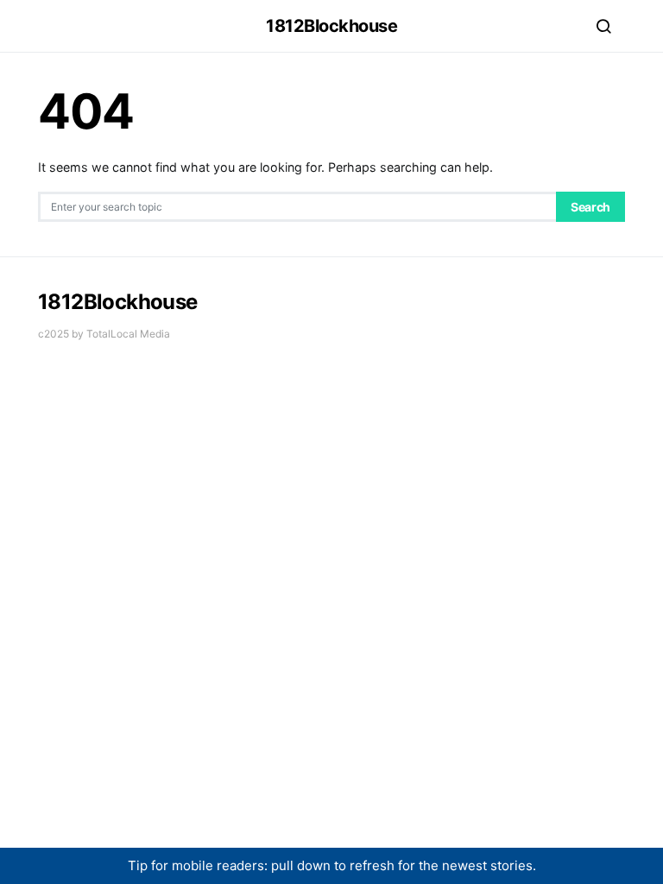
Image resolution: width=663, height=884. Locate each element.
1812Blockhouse (331, 26)
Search (590, 206)
